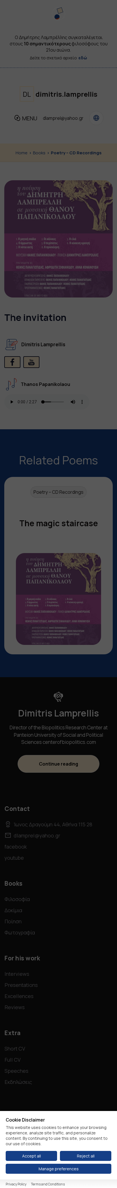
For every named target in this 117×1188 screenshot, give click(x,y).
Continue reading (58, 764)
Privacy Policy (16, 1184)
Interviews (17, 973)
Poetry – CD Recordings (76, 153)
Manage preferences (59, 1168)
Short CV (15, 1048)
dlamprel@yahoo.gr (63, 118)
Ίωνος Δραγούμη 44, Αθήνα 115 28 (48, 824)
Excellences (19, 996)
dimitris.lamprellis (60, 94)
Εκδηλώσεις (18, 1081)
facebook (16, 846)
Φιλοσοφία (17, 899)
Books (39, 153)
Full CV (13, 1059)
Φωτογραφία (20, 932)
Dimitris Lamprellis (43, 344)
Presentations (21, 984)
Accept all (31, 1156)
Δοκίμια (13, 910)
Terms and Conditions (48, 1184)
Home (22, 153)
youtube (14, 857)
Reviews (15, 1007)
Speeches (16, 1070)
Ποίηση (13, 921)
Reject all (86, 1156)
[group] (58, 566)
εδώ (82, 58)
